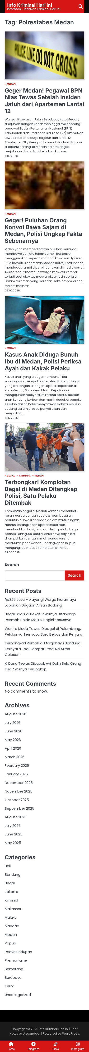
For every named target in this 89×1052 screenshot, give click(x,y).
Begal (11, 476)
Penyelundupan (18, 951)
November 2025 (19, 791)
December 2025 (19, 782)
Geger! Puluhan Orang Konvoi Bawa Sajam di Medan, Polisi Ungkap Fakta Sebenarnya (43, 230)
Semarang (14, 968)
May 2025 (13, 842)
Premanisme (16, 960)
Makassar (13, 908)
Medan (11, 84)
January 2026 (16, 774)
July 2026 (12, 722)
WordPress (70, 1033)
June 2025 (14, 834)
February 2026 (17, 765)
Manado (12, 925)
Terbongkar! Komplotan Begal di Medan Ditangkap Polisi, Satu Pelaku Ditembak (41, 492)
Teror (9, 986)
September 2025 (19, 808)
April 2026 (13, 748)
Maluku (11, 917)
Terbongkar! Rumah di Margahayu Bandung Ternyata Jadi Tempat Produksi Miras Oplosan (42, 649)
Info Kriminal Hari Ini (29, 5)
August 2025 (16, 816)
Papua (10, 943)
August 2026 (15, 713)
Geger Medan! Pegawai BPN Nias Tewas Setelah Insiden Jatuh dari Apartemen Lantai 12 (44, 100)
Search (12, 564)
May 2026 (13, 739)
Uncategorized (18, 994)
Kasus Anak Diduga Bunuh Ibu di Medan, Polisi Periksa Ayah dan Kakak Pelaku (43, 361)
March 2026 (14, 756)
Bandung (12, 874)
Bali (8, 865)
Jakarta (11, 891)
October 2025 (17, 799)
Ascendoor (32, 1033)
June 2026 (13, 731)
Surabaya (13, 977)
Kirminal (25, 476)
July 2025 (13, 825)
